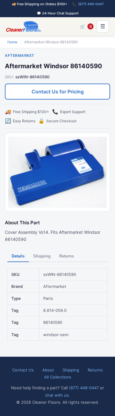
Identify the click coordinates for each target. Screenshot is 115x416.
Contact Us (23, 369)
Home (12, 42)
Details (18, 256)
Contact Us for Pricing (58, 91)
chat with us (57, 395)
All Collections (57, 377)
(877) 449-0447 (91, 4)
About (48, 369)
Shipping (42, 256)
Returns (66, 256)
